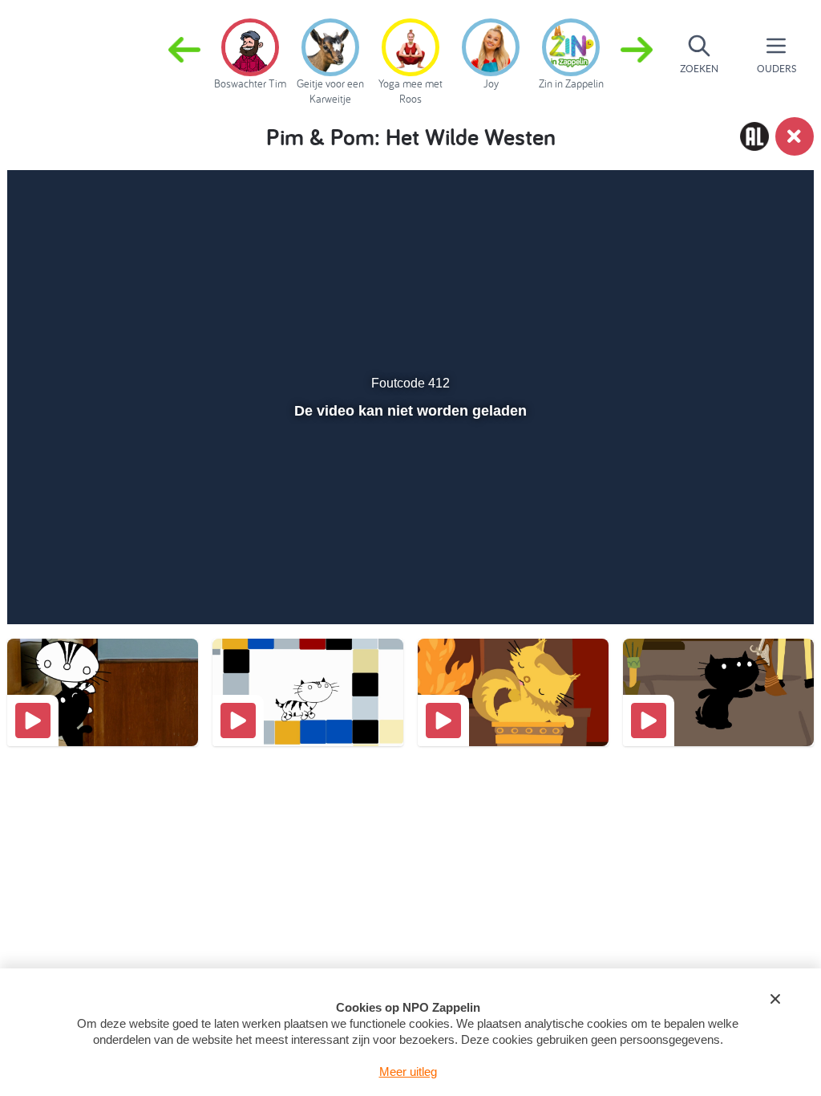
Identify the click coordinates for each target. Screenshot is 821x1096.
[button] (637, 54)
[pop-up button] (742, 589)
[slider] (408, 554)
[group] (250, 51)
